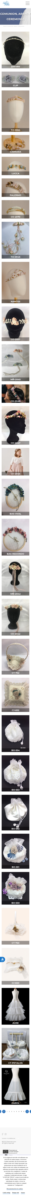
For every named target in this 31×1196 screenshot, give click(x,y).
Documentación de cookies (15, 1189)
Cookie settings (6, 1192)
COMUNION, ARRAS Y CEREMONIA (15, 26)
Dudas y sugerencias (8, 1138)
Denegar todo (15, 1192)
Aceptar (23, 1192)
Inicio (4, 26)
